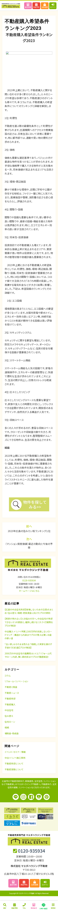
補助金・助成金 (12, 733)
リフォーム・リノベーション (16, 681)
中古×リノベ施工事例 (15, 757)
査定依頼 (28, 7)
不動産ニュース (12, 692)
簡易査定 (34, 908)
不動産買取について (14, 769)
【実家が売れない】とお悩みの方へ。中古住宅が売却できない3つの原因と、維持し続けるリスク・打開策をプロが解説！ (29, 622)
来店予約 (36, 7)
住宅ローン (10, 721)
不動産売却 (10, 698)
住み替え (9, 715)
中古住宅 (9, 710)
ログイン (53, 7)
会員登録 (45, 7)
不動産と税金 (11, 687)
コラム (8, 675)
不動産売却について (14, 763)
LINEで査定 (43, 908)
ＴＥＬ (24, 908)
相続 (7, 727)
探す (4, 908)
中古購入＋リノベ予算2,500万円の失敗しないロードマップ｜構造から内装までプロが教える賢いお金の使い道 (28, 635)
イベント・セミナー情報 (15, 751)
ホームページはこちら (29, 590)
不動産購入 (10, 704)
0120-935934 (29, 580)
